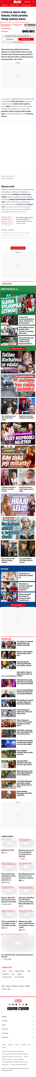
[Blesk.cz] (17, 1)
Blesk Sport (4, 334)
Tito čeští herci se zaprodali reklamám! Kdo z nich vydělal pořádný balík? (25, 643)
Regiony (20, 974)
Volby (10, 971)
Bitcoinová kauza (7, 977)
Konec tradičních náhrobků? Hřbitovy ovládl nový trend (25, 752)
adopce (8, 986)
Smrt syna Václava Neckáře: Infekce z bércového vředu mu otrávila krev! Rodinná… (25, 692)
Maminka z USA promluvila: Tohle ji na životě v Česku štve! (25, 653)
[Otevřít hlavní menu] (1, 1)
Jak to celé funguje (18, 42)
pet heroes (21, 986)
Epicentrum (6, 974)
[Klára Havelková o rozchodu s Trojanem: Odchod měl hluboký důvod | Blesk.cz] (8, 703)
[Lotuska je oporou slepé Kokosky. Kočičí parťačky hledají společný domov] (15, 22)
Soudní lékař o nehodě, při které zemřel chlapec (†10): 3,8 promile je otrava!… (25, 732)
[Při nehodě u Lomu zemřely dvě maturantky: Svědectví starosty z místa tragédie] (8, 744)
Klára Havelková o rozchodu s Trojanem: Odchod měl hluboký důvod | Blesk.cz (25, 702)
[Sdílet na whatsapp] (31, 31)
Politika (4, 580)
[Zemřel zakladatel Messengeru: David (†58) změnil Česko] (8, 795)
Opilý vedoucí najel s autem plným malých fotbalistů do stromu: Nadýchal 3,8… (25, 773)
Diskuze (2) (4, 31)
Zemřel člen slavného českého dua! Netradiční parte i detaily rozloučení (24, 663)
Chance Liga (4, 324)
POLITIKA (4, 569)
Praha (8, 989)
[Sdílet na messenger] (28, 31)
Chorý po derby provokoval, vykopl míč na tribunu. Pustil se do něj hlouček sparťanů (26, 320)
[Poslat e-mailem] (33, 31)
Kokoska (27, 986)
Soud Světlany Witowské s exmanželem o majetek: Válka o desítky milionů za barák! (24, 784)
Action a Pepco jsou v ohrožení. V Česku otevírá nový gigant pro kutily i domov (24, 723)
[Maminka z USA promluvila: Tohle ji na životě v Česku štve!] (8, 655)
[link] (10, 1005)
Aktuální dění (7, 967)
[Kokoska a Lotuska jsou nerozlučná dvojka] (18, 24)
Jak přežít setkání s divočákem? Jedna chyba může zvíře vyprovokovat (24, 762)
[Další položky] (33, 5)
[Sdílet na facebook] (23, 31)
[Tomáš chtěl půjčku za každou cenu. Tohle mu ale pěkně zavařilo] (8, 713)
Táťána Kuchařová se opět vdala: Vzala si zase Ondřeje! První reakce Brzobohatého (25, 681)
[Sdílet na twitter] (26, 31)
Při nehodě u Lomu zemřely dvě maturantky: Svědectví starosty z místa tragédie (25, 742)
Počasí (29, 971)
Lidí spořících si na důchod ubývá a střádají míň (26, 575)
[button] (12, 1008)
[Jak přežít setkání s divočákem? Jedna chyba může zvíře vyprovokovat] (8, 764)
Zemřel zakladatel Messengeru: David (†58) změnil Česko (24, 793)
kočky (3, 986)
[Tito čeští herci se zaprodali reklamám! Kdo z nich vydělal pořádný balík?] (8, 645)
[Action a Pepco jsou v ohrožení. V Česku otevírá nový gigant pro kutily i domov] (8, 723)
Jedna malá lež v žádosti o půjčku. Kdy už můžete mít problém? (24, 674)
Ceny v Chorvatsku (19, 977)
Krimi (13, 974)
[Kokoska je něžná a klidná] (18, 147)
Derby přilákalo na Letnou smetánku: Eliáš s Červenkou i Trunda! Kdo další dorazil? (26, 330)
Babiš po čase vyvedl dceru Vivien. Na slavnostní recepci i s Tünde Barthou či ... (25, 597)
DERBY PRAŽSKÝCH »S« (9, 289)
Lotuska (4, 989)
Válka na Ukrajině (19, 971)
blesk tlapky (14, 986)
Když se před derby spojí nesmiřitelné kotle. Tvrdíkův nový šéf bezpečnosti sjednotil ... (26, 341)
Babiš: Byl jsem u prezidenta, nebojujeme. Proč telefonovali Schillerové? (26, 587)
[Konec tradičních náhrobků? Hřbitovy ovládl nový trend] (8, 754)
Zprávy (4, 971)
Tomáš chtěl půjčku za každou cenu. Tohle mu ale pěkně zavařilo (24, 711)
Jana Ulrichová (5, 28)
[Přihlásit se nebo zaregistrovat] (33, 1)
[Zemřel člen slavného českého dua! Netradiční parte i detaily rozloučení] (8, 665)
